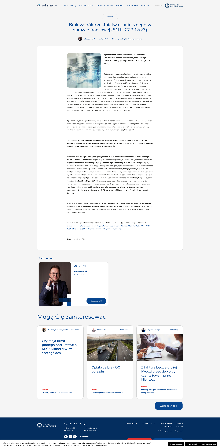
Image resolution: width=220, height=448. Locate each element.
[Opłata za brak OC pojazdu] (110, 347)
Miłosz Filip (80, 266)
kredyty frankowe (135, 39)
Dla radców (132, 6)
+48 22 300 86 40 (70, 428)
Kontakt (145, 6)
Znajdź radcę (69, 6)
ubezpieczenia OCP (115, 392)
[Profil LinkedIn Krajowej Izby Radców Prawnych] (70, 436)
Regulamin (179, 431)
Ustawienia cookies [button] (176, 444)
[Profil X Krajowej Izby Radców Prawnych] (75, 436)
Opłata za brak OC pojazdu (106, 369)
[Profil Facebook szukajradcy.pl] (66, 436)
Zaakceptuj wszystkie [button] (209, 444)
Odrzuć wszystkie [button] (192, 444)
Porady (120, 6)
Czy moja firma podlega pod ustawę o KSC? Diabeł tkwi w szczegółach (59, 347)
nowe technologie (65, 392)
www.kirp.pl (84, 437)
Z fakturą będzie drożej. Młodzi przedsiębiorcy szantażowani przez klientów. (159, 373)
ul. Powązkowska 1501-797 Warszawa (90, 429)
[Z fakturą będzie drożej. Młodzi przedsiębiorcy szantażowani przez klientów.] (160, 347)
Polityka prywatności (165, 431)
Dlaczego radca (87, 6)
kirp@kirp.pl (68, 430)
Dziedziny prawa (105, 6)
